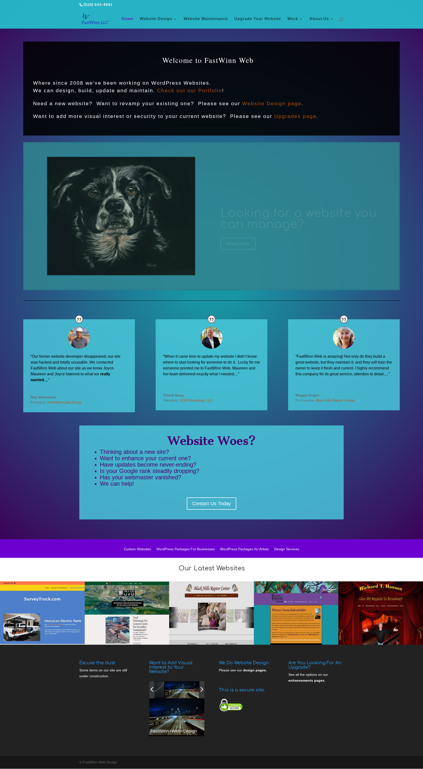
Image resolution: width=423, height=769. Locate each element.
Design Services (286, 549)
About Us (319, 19)
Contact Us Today (211, 503)
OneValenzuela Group (64, 402)
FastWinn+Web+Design (173, 731)
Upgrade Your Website (257, 19)
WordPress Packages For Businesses (185, 549)
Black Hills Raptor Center (335, 400)
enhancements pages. (306, 680)
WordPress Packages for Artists (244, 549)
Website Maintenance (206, 19)
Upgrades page (295, 116)
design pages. (255, 670)
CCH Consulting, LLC (196, 400)
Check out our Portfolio (189, 90)
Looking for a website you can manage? (299, 206)
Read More (238, 231)
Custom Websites (137, 549)
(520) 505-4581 (97, 5)
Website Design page (272, 103)
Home (127, 19)
